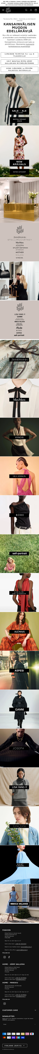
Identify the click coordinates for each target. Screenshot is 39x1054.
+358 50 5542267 (20, 944)
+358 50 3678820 (20, 995)
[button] (3, 10)
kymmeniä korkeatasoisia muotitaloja (21, 45)
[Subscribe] (35, 1024)
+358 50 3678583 (20, 978)
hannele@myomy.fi (26, 947)
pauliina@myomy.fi (22, 950)
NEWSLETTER (8, 1016)
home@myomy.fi (21, 979)
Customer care (10, 1010)
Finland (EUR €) (13, 1045)
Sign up (4, 1018)
